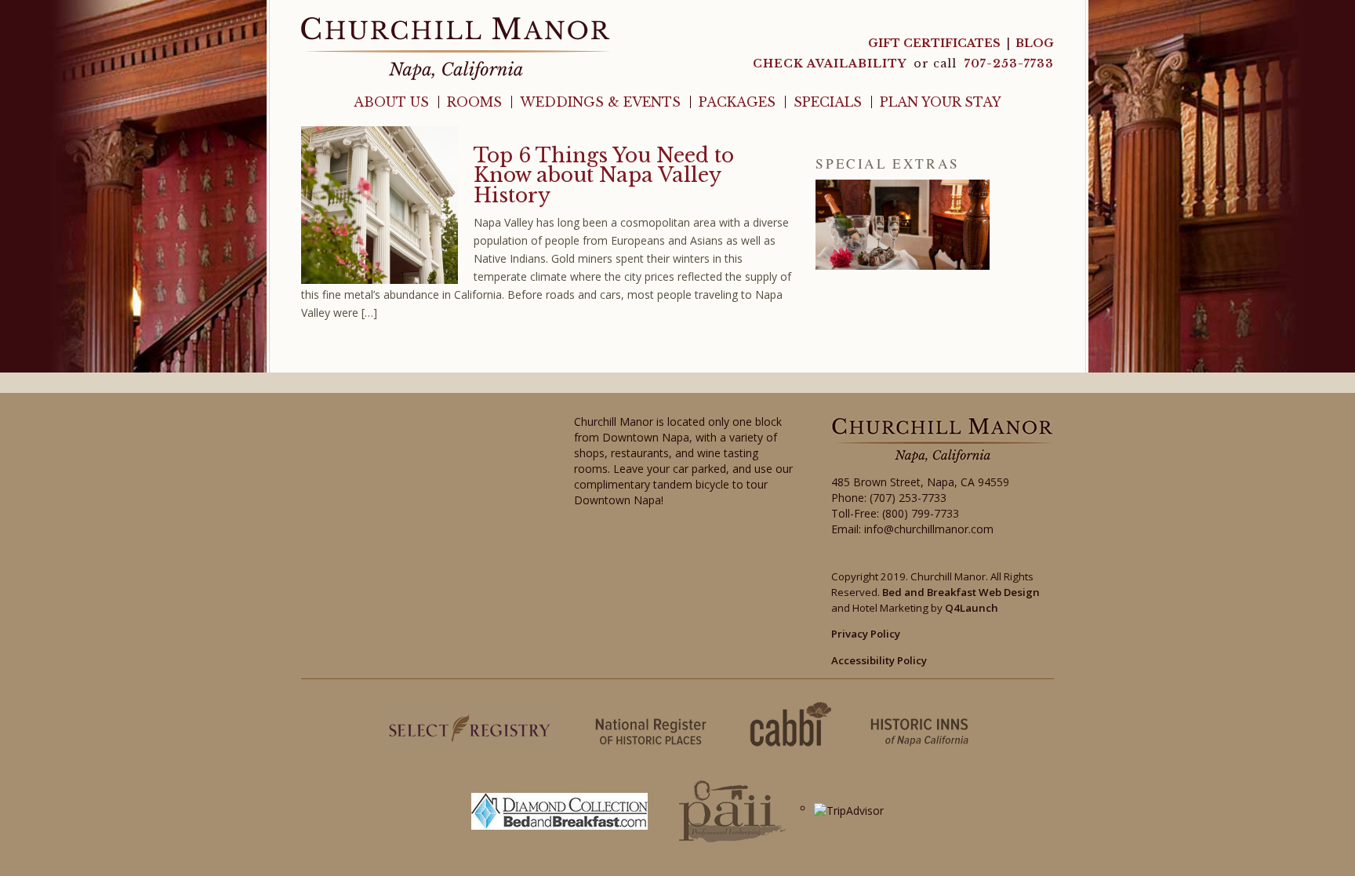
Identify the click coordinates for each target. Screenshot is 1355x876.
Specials (828, 102)
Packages (737, 102)
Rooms (474, 102)
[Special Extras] (903, 225)
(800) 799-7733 (920, 513)
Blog (1034, 43)
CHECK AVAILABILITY (831, 63)
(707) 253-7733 (908, 497)
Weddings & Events (600, 102)
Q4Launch (971, 608)
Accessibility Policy (879, 660)
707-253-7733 (1009, 63)
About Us (391, 102)
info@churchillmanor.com (929, 529)
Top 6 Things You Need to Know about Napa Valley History (604, 175)
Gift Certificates (934, 43)
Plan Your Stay (940, 102)
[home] (455, 47)
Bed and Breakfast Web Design (961, 592)
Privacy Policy (865, 634)
